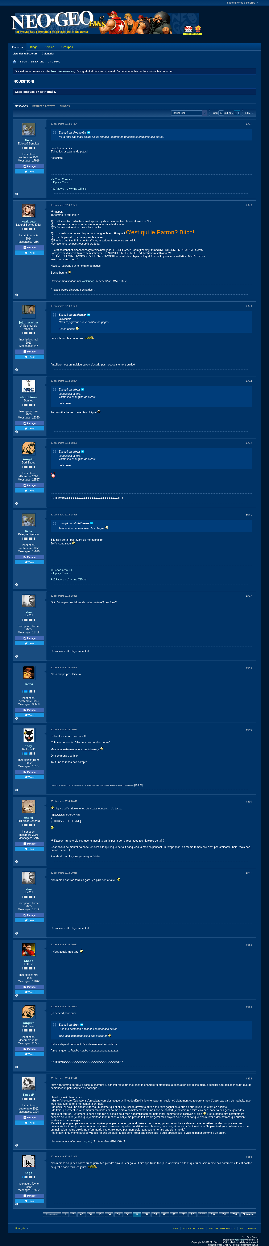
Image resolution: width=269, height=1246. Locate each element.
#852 (249, 944)
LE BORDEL (37, 61)
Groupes (67, 47)
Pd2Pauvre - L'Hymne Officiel (69, 188)
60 (164, 1214)
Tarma (28, 684)
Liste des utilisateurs (25, 53)
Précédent (52, 1214)
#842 (249, 205)
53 (100, 1214)
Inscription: (28, 154)
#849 (249, 729)
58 (146, 1214)
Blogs (33, 47)
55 (118, 1214)
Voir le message (88, 132)
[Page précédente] (235, 113)
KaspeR (28, 1094)
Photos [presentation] (65, 106)
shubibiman (28, 397)
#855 (249, 1156)
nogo (28, 1172)
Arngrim (28, 459)
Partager (31, 166)
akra (29, 612)
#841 (249, 124)
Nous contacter (193, 1228)
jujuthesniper (28, 322)
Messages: (24, 160)
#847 (249, 596)
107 (202, 1214)
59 (155, 1214)
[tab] (21, 106)
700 (234, 1214)
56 (127, 1214)
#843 (249, 306)
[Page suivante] (238, 113)
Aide (175, 1228)
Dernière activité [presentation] (43, 106)
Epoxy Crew (60, 182)
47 (81, 1214)
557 (224, 1214)
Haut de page (248, 1228)
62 (183, 1214)
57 (137, 1214)
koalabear (29, 221)
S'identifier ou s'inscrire (241, 2)
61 (174, 1214)
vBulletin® (240, 1239)
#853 (249, 1006)
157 (213, 1214)
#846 (249, 515)
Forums (17, 47)
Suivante (248, 1214)
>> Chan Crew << (61, 179)
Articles (49, 47)
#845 (249, 443)
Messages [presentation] (21, 106)
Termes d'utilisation (222, 1228)
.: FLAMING (54, 61)
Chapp (28, 961)
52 (90, 1214)
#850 (249, 801)
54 (109, 1214)
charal (28, 817)
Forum (23, 61)
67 (192, 1214)
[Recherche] (204, 113)
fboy (28, 746)
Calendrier (48, 53)
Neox (28, 140)
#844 (249, 381)
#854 (249, 1078)
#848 (249, 667)
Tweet (31, 171)
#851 (249, 873)
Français (20, 1228)
